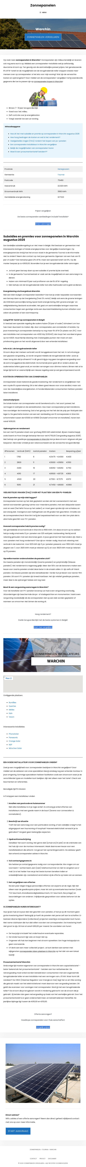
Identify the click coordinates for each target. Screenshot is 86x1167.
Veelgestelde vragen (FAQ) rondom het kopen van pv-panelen (38, 141)
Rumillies (12, 702)
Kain (10, 713)
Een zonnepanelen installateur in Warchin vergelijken (33, 144)
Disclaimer (52, 1159)
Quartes (12, 706)
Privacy (42, 1159)
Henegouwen (63, 169)
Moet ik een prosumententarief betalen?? (28, 151)
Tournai (61, 174)
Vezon (11, 717)
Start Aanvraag (18, 1131)
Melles (11, 709)
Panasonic (13, 737)
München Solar (15, 748)
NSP (10, 744)
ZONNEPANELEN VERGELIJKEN (43, 37)
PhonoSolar (14, 734)
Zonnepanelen (43, 5)
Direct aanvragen (43, 224)
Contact (33, 1159)
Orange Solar (14, 741)
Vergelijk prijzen (43, 1027)
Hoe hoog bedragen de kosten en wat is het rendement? (35, 137)
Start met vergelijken (43, 627)
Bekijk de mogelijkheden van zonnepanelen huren (32, 148)
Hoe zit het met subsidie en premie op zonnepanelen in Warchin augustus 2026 (44, 133)
